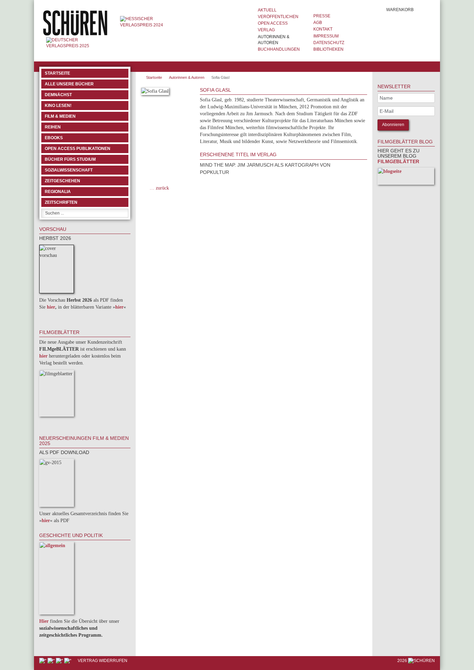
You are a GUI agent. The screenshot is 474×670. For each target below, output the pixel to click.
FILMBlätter (398, 161)
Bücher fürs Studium (70, 159)
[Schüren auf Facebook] (43, 660)
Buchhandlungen (279, 49)
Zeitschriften (61, 202)
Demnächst (58, 94)
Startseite (57, 73)
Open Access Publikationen (77, 148)
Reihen (53, 127)
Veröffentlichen (278, 16)
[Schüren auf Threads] (52, 660)
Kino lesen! (58, 105)
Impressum (326, 36)
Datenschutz (328, 42)
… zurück (159, 188)
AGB (317, 22)
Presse (321, 16)
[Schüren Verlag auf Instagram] (68, 660)
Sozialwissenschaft (69, 170)
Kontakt (322, 29)
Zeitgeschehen (62, 180)
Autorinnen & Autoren (273, 39)
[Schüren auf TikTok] (60, 660)
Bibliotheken (328, 49)
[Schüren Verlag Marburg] (76, 22)
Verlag (266, 29)
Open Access (273, 23)
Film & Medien (60, 116)
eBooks (54, 137)
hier (51, 307)
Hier (44, 621)
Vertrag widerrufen (102, 660)
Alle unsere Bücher (69, 84)
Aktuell (267, 10)
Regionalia (58, 191)
